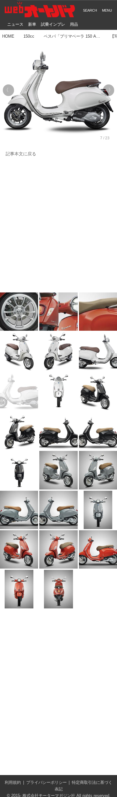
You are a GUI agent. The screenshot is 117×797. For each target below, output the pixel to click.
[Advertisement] (58, 225)
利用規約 (13, 782)
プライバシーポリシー (46, 782)
